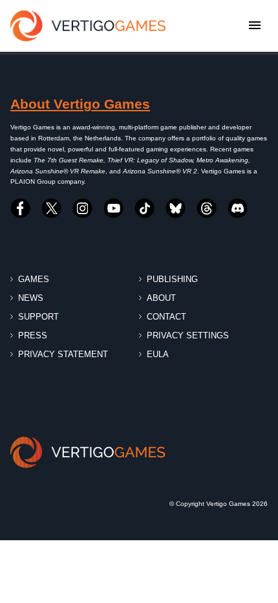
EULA (158, 354)
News (30, 298)
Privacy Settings (188, 335)
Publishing (172, 279)
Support (38, 317)
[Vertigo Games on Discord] (238, 208)
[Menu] (255, 26)
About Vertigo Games (80, 103)
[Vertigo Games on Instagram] (82, 208)
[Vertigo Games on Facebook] (20, 208)
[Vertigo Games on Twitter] (51, 208)
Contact (166, 317)
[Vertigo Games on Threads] (207, 208)
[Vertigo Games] (88, 26)
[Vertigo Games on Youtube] (113, 208)
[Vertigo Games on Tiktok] (144, 208)
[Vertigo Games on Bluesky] (176, 208)
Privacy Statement (63, 354)
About (161, 298)
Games (33, 279)
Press (32, 335)
